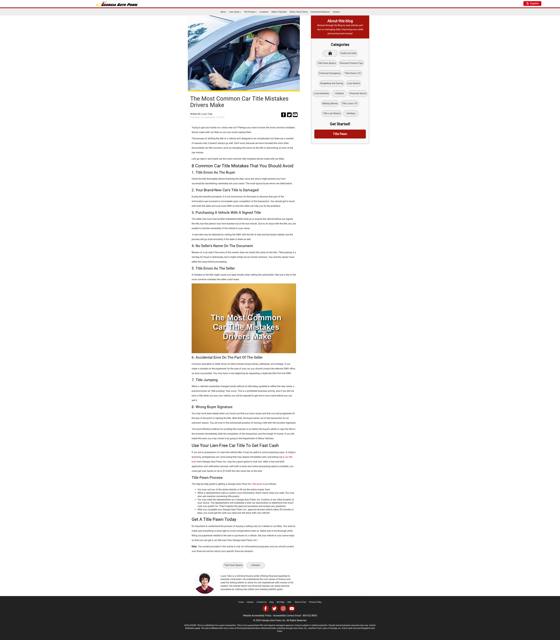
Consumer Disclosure (320, 12)
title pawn (257, 484)
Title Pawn (340, 134)
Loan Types (234, 12)
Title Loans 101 (350, 103)
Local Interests (321, 93)
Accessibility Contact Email (287, 615)
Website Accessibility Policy (257, 615)
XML (289, 602)
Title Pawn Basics (233, 565)
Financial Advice (357, 93)
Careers (336, 12)
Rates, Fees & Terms (299, 12)
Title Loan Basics (332, 113)
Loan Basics (353, 83)
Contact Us (262, 602)
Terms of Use (300, 602)
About (223, 12)
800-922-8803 (310, 615)
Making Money (330, 103)
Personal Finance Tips (351, 63)
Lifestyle (255, 565)
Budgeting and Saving (331, 83)
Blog (272, 602)
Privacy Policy (315, 602)
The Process (249, 12)
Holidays (351, 113)
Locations (263, 12)
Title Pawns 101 (352, 73)
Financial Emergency (330, 73)
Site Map (280, 602)
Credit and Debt (348, 53)
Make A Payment (279, 12)
